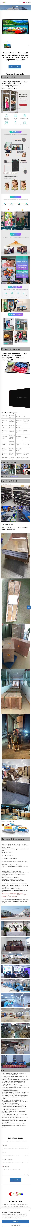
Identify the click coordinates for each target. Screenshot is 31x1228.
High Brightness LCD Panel (21, 9)
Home (4, 9)
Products (9, 9)
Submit (15, 1180)
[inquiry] (29, 607)
